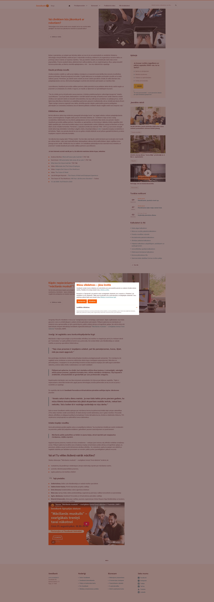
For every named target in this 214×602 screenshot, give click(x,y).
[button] (107, 307)
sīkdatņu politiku (104, 290)
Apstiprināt (81, 301)
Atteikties (92, 301)
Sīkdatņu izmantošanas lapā (108, 297)
